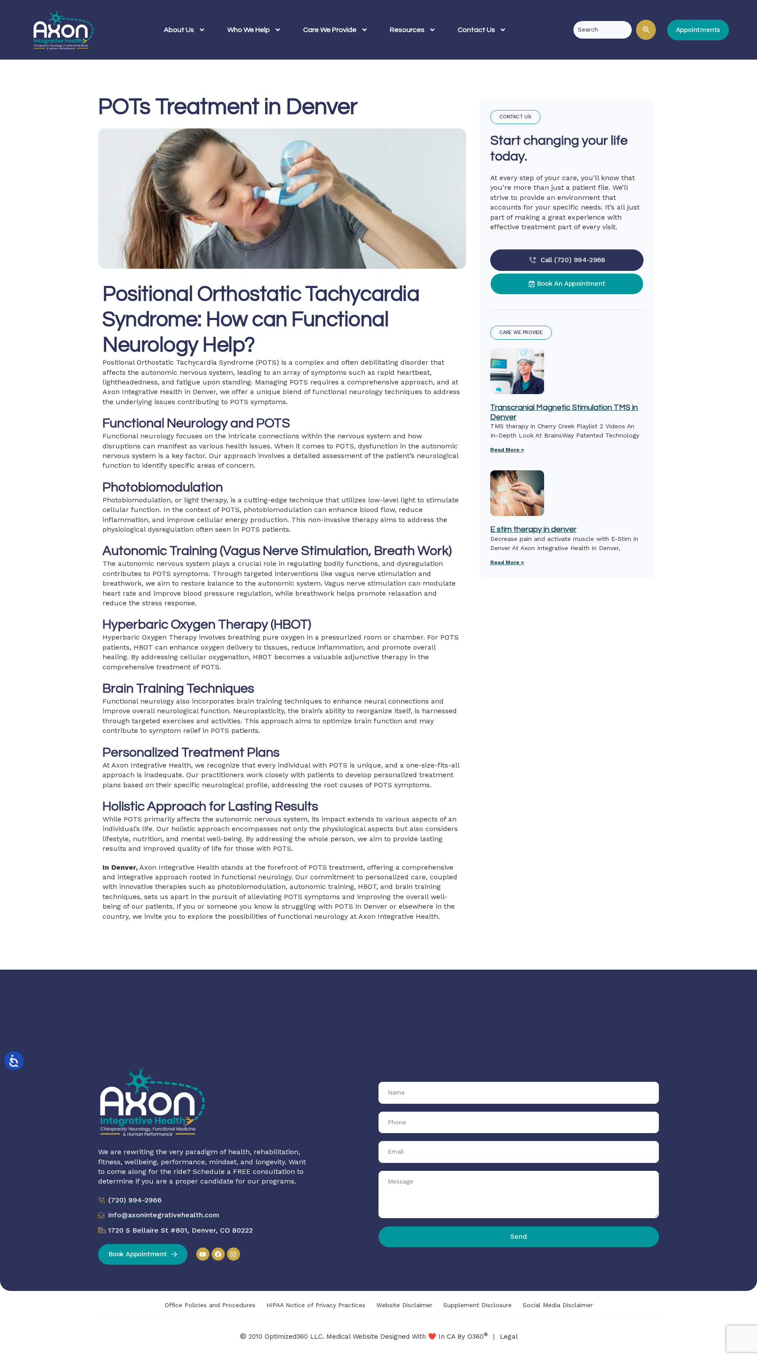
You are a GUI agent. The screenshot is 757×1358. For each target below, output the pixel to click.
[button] (646, 30)
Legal (509, 1336)
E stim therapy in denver (533, 529)
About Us (179, 29)
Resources (407, 29)
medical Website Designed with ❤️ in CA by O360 (407, 1336)
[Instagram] (233, 1254)
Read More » (507, 450)
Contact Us (476, 29)
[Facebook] (218, 1254)
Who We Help (248, 29)
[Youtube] (202, 1254)
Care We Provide (330, 29)
